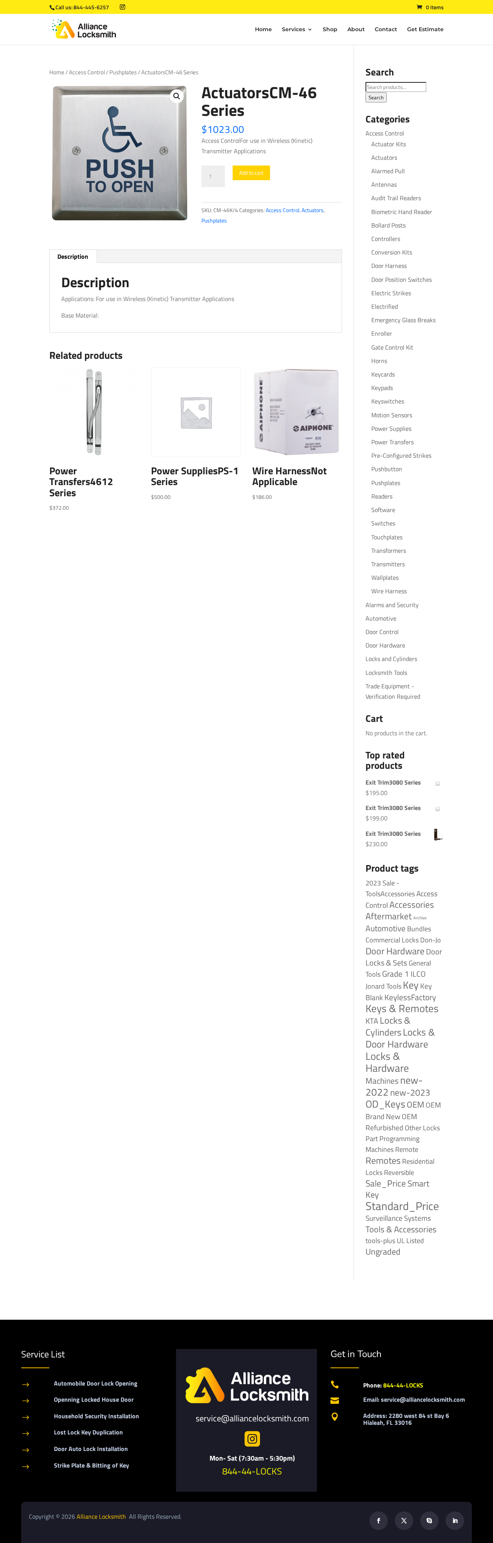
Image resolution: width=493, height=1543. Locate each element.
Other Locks (422, 1127)
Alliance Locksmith (102, 1516)
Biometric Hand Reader (401, 211)
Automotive (381, 618)
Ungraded (383, 1251)
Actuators (313, 210)
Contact (386, 30)
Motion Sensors (391, 415)
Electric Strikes (391, 293)
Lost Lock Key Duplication (88, 1432)
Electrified (384, 306)
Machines (382, 1080)
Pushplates (123, 72)
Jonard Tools (383, 986)
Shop (330, 30)
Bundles (419, 928)
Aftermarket (389, 916)
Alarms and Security (392, 604)
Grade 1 (395, 973)
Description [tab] (72, 256)
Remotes (383, 1160)
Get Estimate (425, 30)
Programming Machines (392, 1144)
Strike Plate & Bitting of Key (91, 1465)
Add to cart (251, 173)
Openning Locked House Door (94, 1399)
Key (411, 984)
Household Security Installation (96, 1416)
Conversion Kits (391, 252)
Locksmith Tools (386, 672)
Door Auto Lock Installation (91, 1448)
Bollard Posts (388, 225)
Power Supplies (391, 428)
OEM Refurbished (391, 1122)
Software (383, 509)
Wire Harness (389, 591)
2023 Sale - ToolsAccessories (390, 888)
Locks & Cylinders (388, 1026)
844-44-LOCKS (252, 1471)
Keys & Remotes (402, 1008)
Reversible (399, 1172)
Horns (379, 360)
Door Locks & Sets (404, 957)
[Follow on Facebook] (378, 1520)
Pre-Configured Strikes (401, 455)
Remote (406, 1149)
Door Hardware (385, 645)
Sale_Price (386, 1183)
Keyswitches (387, 401)
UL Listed (410, 1240)
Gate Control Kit (392, 347)
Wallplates (385, 577)
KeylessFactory (410, 997)
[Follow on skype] (429, 1520)
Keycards (383, 374)
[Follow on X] (404, 1520)
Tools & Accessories (401, 1229)
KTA (372, 1021)
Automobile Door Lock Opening (96, 1383)
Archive (420, 918)
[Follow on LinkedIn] (455, 1520)
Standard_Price (402, 1205)
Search (376, 97)
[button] (177, 96)
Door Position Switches (401, 279)
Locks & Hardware (387, 1062)
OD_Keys (385, 1103)
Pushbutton (386, 469)
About (356, 30)
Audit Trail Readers (396, 197)
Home (263, 30)
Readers (381, 496)
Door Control (382, 631)
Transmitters (388, 564)
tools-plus (380, 1240)
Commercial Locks (392, 940)
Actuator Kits (388, 144)
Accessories (411, 904)
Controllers (385, 238)
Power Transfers (392, 442)
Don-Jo (430, 940)
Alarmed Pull (388, 171)
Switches (383, 523)
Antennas (384, 184)
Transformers (388, 550)
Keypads (382, 387)
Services (293, 30)
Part (372, 1138)
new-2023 (410, 1092)
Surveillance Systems (398, 1218)
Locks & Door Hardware (400, 1037)
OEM (415, 1104)
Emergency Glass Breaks (403, 320)
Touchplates (386, 537)
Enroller (381, 333)
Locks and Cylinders (391, 658)
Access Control (87, 72)
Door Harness (389, 265)
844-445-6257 (91, 7)
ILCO (418, 974)
